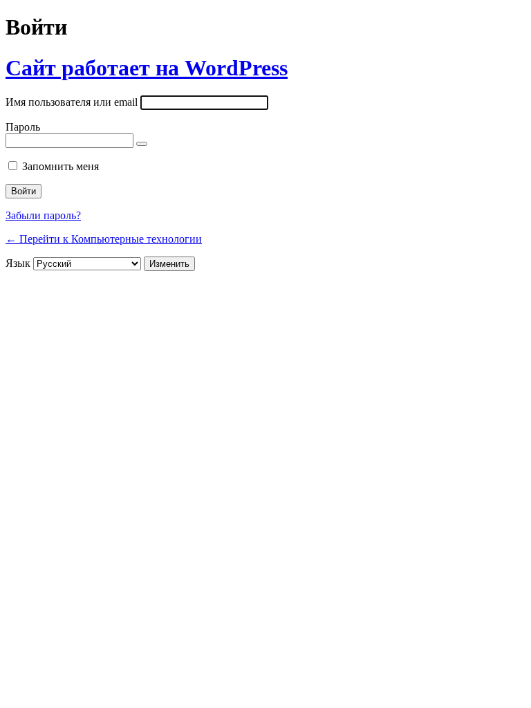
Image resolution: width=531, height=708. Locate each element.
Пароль (23, 127)
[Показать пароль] (141, 144)
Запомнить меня (60, 166)
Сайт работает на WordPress (147, 67)
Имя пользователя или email (72, 102)
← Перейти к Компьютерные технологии (104, 239)
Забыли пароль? (43, 215)
